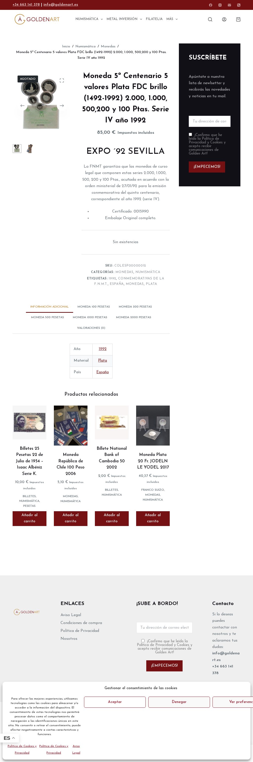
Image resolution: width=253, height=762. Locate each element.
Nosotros (69, 639)
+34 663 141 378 (26, 5)
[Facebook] (210, 5)
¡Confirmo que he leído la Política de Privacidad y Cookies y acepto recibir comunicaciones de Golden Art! (207, 144)
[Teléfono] (238, 5)
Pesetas (29, 506)
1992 (112, 278)
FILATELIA (154, 19)
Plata (151, 284)
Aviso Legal (71, 615)
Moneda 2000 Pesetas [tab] (133, 317)
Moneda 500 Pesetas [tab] (47, 317)
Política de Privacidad (80, 631)
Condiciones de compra (81, 623)
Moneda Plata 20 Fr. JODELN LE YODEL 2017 (153, 461)
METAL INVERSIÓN (121, 19)
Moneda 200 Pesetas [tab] (135, 306)
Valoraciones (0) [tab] (91, 328)
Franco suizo (152, 489)
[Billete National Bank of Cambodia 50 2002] (111, 422)
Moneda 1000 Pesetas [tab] (90, 317)
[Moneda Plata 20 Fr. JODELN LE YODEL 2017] (153, 426)
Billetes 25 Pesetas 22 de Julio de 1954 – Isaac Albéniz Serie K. (29, 461)
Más (169, 19)
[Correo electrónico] (229, 5)
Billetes (29, 496)
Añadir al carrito (29, 518)
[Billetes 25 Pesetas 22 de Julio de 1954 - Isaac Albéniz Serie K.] (29, 422)
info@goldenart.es (60, 5)
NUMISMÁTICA (86, 19)
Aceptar (115, 702)
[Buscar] (210, 19)
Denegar (179, 702)
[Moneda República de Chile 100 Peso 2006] (70, 426)
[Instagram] (220, 5)
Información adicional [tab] (49, 306)
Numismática (147, 272)
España (117, 284)
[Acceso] (224, 19)
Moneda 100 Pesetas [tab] (94, 306)
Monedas (124, 272)
